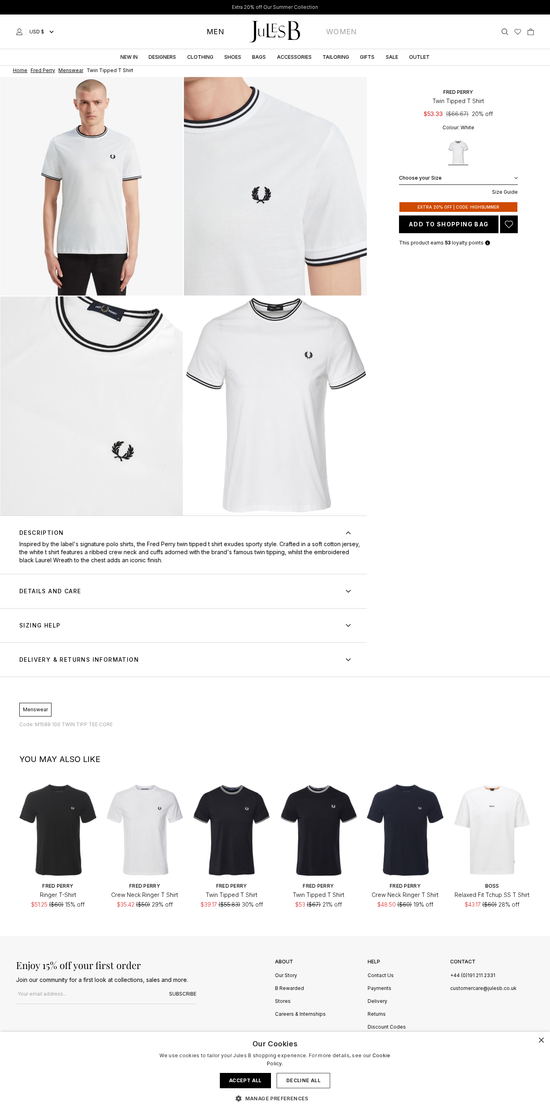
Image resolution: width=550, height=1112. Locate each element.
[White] (458, 153)
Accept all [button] (245, 1080)
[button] (275, 1098)
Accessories (294, 57)
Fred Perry (458, 92)
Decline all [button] (303, 1080)
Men (215, 31)
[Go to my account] (21, 32)
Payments (379, 988)
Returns (377, 1014)
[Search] (505, 32)
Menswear (35, 709)
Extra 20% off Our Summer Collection (275, 7)
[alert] (275, 1072)
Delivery (377, 1001)
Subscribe (182, 994)
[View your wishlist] (518, 32)
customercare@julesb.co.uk (483, 988)
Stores (283, 1001)
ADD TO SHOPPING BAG (449, 224)
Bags (259, 57)
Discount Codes (387, 1027)
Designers (162, 57)
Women (341, 31)
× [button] (541, 1040)
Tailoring (336, 57)
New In (129, 57)
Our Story (286, 975)
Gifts (367, 57)
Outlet (419, 57)
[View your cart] (530, 32)
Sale (392, 57)
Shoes (232, 57)
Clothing (200, 57)
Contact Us (381, 975)
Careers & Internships (300, 1014)
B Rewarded (289, 988)
